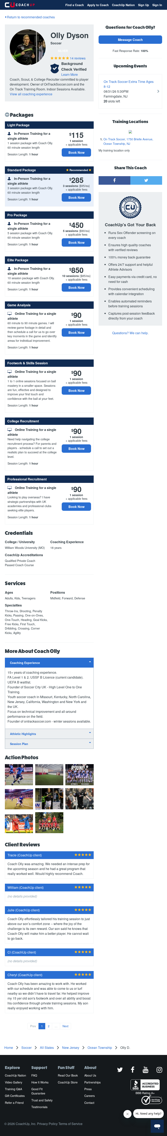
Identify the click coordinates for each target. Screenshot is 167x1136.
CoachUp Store (68, 1082)
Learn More (69, 74)
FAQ (34, 1075)
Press (88, 1089)
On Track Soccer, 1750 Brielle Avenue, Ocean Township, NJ (128, 141)
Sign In (157, 5)
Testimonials (39, 1107)
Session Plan (19, 744)
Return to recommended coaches (30, 17)
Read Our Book (68, 1075)
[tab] (49, 663)
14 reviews (78, 58)
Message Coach (130, 39)
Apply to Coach (98, 5)
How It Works (39, 1082)
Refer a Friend (14, 1103)
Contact (89, 1103)
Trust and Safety (42, 1100)
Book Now (76, 152)
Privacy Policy (47, 1123)
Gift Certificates (15, 1096)
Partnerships (92, 1082)
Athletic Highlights (23, 734)
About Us (90, 1075)
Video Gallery (13, 1082)
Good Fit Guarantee (38, 1091)
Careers (89, 1096)
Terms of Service (70, 1123)
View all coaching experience (31, 94)
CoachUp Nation (123, 5)
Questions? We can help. (130, 333)
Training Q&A (13, 1089)
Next (65, 1026)
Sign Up (143, 5)
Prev (33, 1026)
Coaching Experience (25, 663)
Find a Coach (74, 5)
